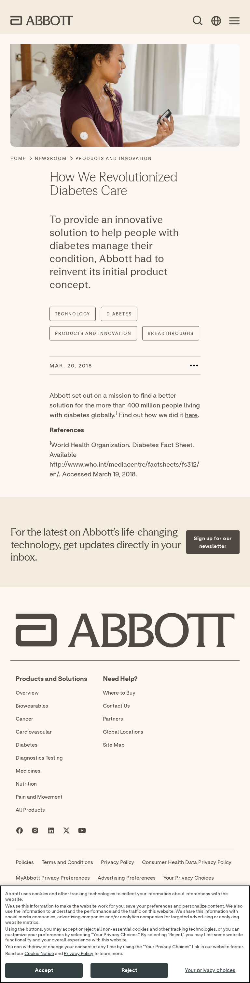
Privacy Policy (78, 953)
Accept (44, 970)
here (191, 415)
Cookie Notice (39, 953)
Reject (129, 970)
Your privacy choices (210, 970)
